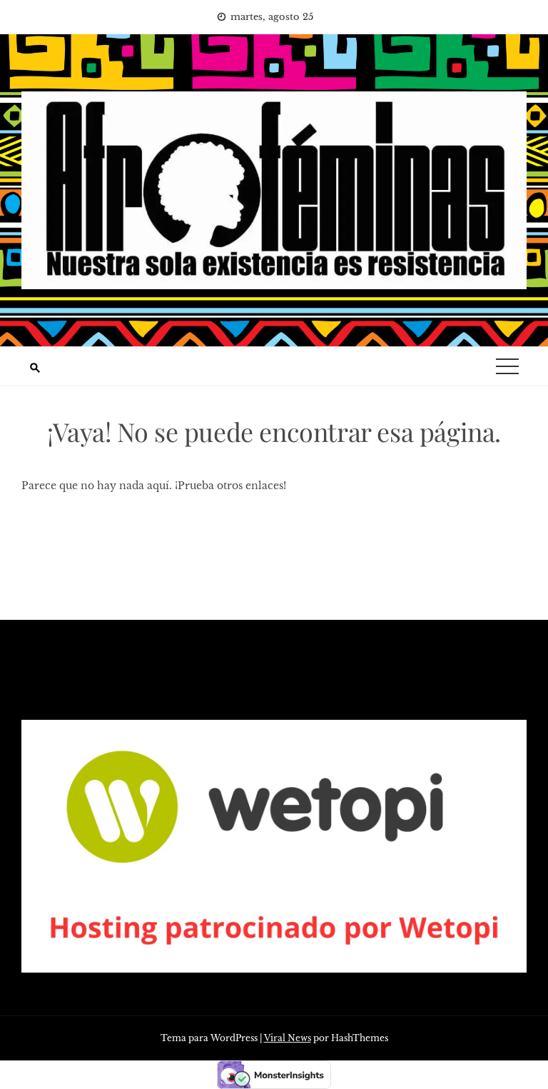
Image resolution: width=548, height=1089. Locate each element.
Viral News (287, 1038)
